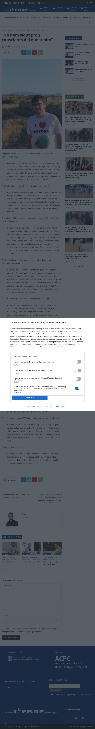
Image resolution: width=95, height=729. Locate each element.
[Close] (90, 322)
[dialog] (47, 364)
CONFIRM (29, 398)
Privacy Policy (61, 406)
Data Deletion (33, 406)
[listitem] (47, 356)
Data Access (47, 406)
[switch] (78, 362)
